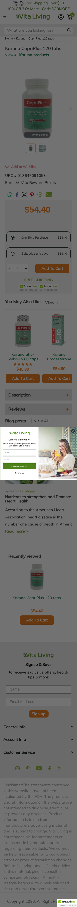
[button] (67, 903)
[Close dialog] (73, 431)
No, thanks (19, 473)
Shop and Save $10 (19, 466)
